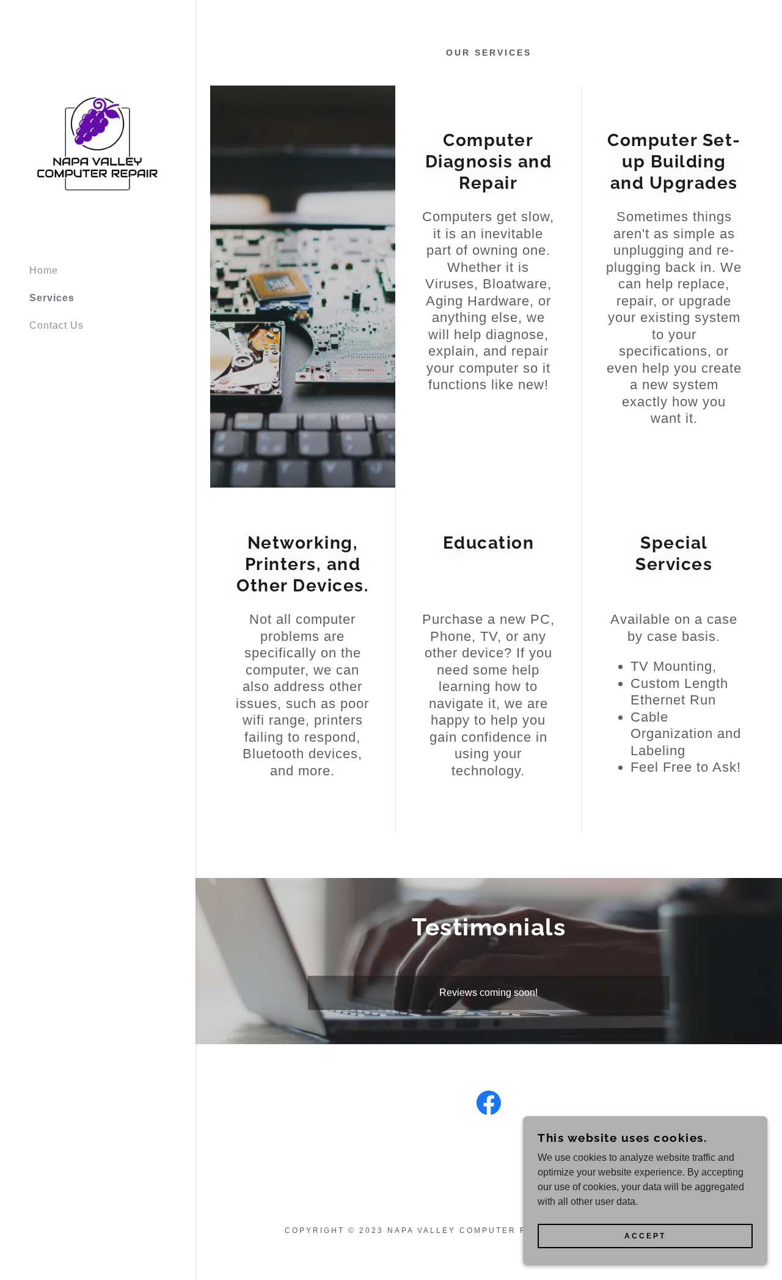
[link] (97, 144)
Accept (645, 1236)
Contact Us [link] (56, 325)
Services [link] (52, 298)
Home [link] (43, 270)
